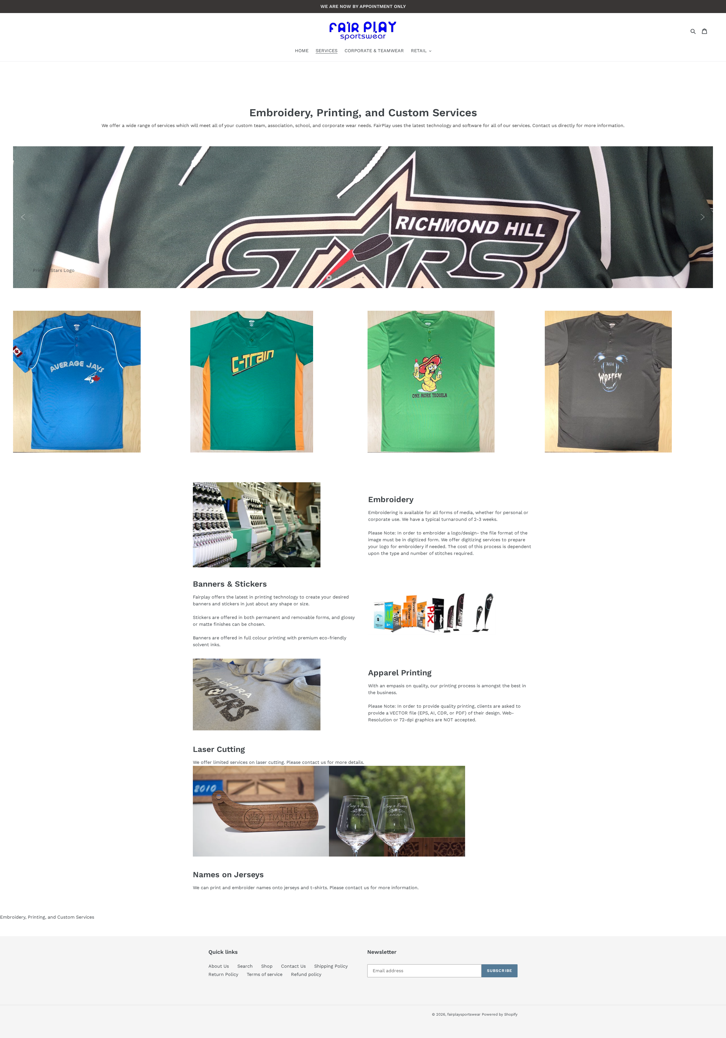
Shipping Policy (331, 966)
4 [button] (356, 279)
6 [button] (373, 279)
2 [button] (339, 279)
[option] (363, 217)
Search (245, 966)
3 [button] (347, 279)
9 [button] (398, 279)
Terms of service (264, 974)
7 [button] (381, 279)
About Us (218, 966)
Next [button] (703, 217)
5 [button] (364, 279)
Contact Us (293, 966)
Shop (267, 966)
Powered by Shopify (500, 1014)
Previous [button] (23, 217)
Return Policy (223, 974)
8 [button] (390, 279)
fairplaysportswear (463, 1014)
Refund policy (306, 974)
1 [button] (330, 279)
